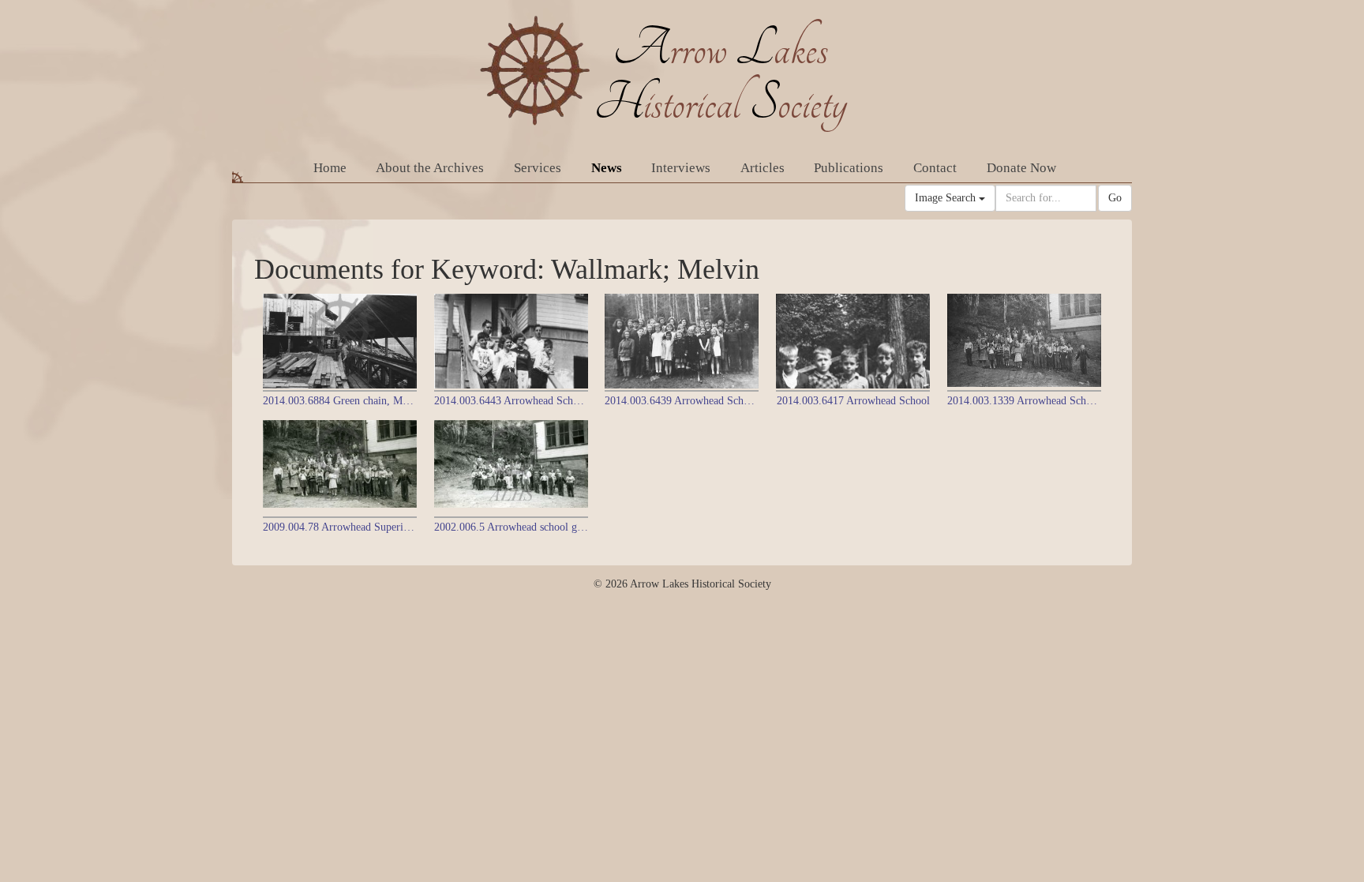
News (606, 167)
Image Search (947, 198)
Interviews (680, 167)
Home (330, 167)
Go (1115, 198)
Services (537, 167)
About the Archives (430, 167)
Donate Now (1021, 167)
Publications (848, 167)
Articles (762, 167)
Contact (935, 167)
